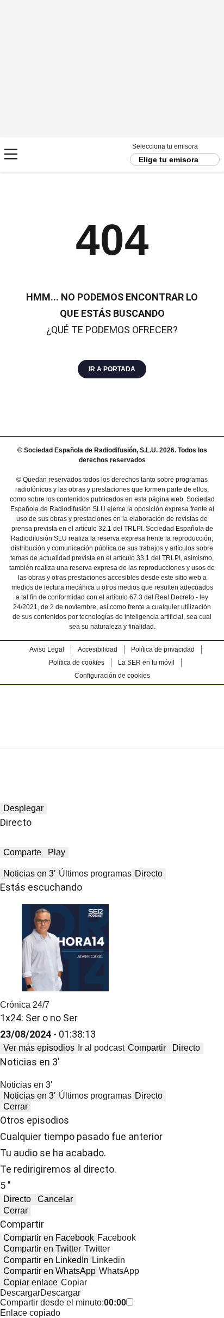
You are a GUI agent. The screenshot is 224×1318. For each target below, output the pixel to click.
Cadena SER (49, 154)
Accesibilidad (97, 649)
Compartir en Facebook (48, 1237)
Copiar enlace (30, 1282)
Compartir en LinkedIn (46, 1260)
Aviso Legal (46, 649)
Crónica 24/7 (24, 1004)
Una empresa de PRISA (112, 709)
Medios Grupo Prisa (112, 736)
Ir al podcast (101, 1047)
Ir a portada (112, 369)
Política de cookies (76, 662)
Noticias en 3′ (29, 873)
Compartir (147, 1047)
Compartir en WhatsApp (49, 1271)
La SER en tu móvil (146, 662)
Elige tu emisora (168, 159)
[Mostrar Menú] (11, 154)
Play (56, 852)
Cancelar (55, 1199)
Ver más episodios (38, 1047)
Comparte (22, 852)
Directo (149, 873)
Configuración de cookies (112, 675)
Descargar (20, 1292)
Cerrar (15, 1106)
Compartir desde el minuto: (63, 1302)
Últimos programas (95, 873)
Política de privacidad (163, 649)
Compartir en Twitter (42, 1248)
